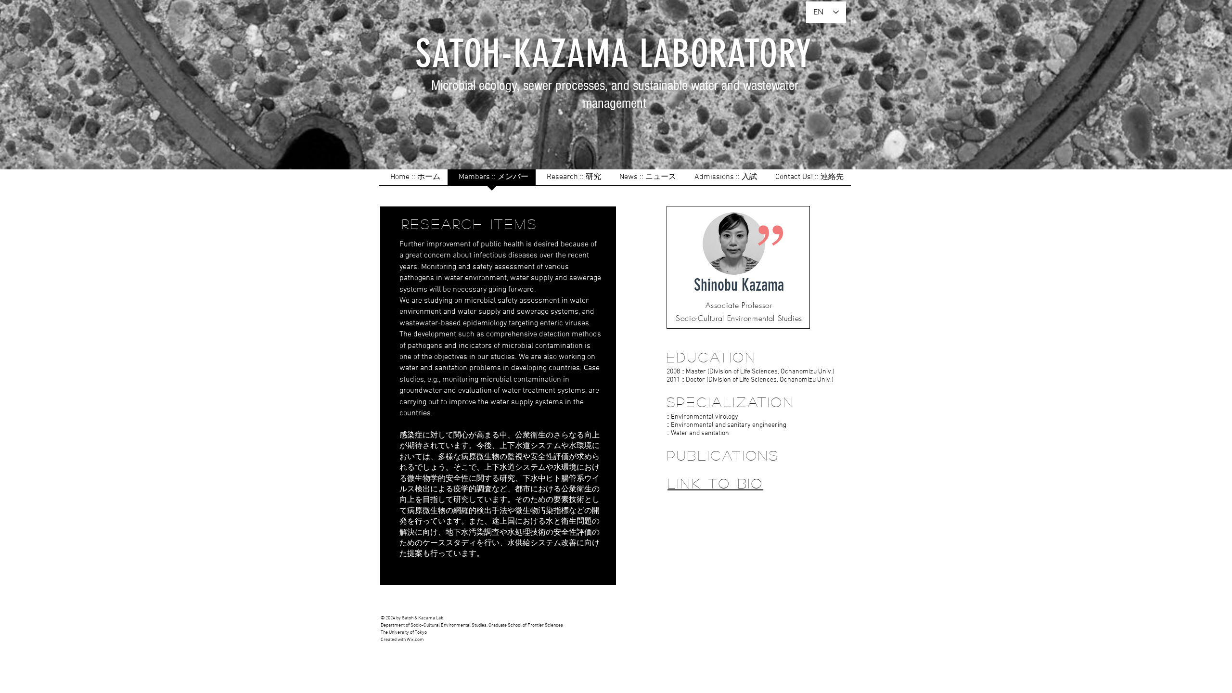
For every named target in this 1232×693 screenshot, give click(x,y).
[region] (738, 267)
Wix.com (415, 640)
